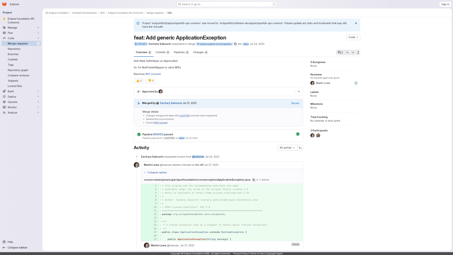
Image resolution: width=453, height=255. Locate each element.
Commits (162, 52)
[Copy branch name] (235, 44)
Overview (143, 52)
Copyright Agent (274, 253)
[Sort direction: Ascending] (300, 148)
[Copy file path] (254, 180)
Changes (200, 52)
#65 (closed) (153, 73)
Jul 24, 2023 (257, 43)
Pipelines (181, 52)
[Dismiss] (356, 23)
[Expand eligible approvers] (299, 91)
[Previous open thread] (347, 52)
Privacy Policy (240, 253)
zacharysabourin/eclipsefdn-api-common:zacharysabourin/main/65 (216, 44)
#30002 (158, 134)
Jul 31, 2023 (191, 138)
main (245, 44)
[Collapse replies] (144, 172)
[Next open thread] (353, 52)
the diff (199, 164)
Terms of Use (257, 253)
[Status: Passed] (139, 134)
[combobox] (287, 148)
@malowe (198, 156)
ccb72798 (184, 115)
